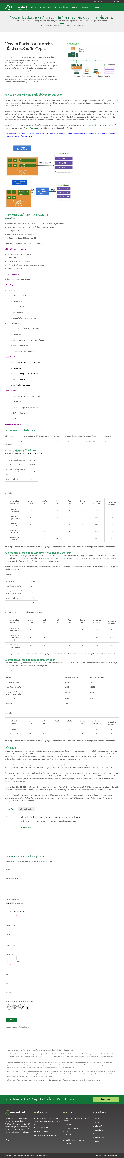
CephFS (84, 125)
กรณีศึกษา (74, 7)
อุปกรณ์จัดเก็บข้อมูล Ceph (52, 1080)
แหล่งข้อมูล (63, 7)
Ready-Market (114, 1155)
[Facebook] (6, 1140)
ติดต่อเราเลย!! (105, 1099)
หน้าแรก (34, 7)
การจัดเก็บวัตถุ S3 (31, 128)
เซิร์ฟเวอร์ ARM (84, 1080)
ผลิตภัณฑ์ (51, 7)
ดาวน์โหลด (27, 828)
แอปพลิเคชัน (86, 7)
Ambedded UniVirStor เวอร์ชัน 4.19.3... (74, 1130)
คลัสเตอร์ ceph (10, 218)
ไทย (117, 1)
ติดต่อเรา (99, 1080)
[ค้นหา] (95, 1)
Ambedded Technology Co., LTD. (26, 1155)
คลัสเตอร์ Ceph (41, 1080)
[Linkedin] (10, 1140)
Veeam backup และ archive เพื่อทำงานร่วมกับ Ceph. (68, 25)
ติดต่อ (97, 7)
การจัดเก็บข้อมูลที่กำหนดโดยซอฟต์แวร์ (69, 1080)
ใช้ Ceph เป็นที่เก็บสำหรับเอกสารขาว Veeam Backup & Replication (51, 817)
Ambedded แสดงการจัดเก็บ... (73, 1140)
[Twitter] (8, 1140)
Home (41, 25)
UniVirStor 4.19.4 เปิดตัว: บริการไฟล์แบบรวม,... (76, 1119)
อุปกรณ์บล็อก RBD (96, 125)
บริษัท (42, 7)
